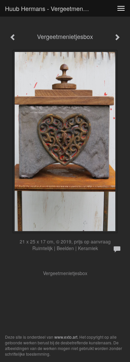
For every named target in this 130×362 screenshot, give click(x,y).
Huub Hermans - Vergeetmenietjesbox (49, 8)
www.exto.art (65, 337)
